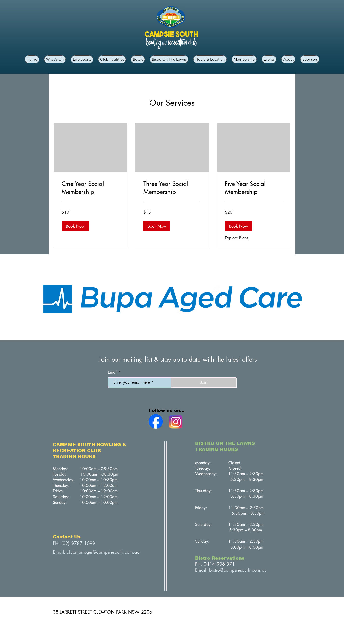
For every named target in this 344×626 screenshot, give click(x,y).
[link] (90, 188)
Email (112, 372)
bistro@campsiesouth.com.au (238, 570)
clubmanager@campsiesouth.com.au (103, 552)
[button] (309, 59)
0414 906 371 (219, 564)
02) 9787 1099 (79, 543)
